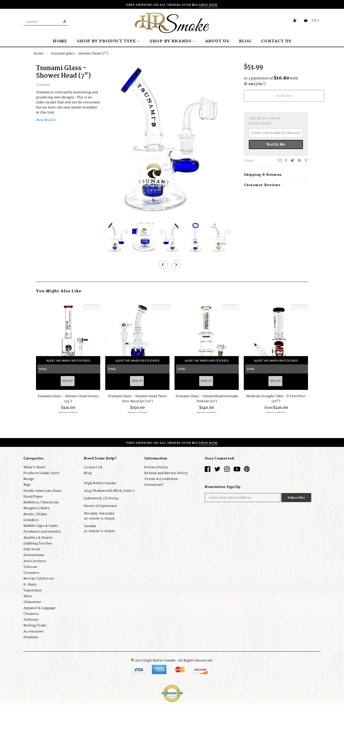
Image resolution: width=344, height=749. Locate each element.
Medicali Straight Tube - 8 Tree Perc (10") (276, 399)
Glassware (32, 602)
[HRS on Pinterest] (247, 470)
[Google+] (306, 160)
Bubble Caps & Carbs (40, 526)
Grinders (31, 520)
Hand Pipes (33, 496)
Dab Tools (31, 549)
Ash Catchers (34, 561)
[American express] (159, 669)
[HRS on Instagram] (227, 470)
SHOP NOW (208, 5)
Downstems (33, 555)
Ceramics (31, 572)
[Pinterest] (299, 160)
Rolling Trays (34, 625)
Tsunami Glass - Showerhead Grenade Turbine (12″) (206, 399)
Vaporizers (32, 590)
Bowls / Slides (35, 514)
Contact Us (93, 467)
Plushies (30, 637)
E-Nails (30, 584)
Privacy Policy (156, 467)
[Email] (280, 160)
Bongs (28, 479)
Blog (88, 473)
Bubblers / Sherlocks (41, 502)
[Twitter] (292, 160)
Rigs (27, 484)
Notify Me (275, 144)
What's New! (34, 467)
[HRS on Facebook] (207, 470)
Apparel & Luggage (39, 608)
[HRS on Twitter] (217, 470)
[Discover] (200, 669)
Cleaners (31, 614)
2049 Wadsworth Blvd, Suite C (109, 491)
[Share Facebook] (286, 160)
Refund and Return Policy (166, 473)
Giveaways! (153, 484)
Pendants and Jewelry (42, 531)
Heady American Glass (42, 490)
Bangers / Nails (36, 508)
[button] (276, 81)
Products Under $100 (41, 473)
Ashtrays (31, 619)
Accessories (33, 631)
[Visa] (139, 669)
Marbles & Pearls (37, 537)
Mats (27, 596)
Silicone (30, 567)
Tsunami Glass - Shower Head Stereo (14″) (68, 399)
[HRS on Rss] (237, 470)
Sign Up (67, 381)
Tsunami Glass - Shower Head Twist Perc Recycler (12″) (137, 399)
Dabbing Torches (37, 543)
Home (38, 53)
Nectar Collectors (38, 578)
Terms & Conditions (161, 479)
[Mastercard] (180, 669)
